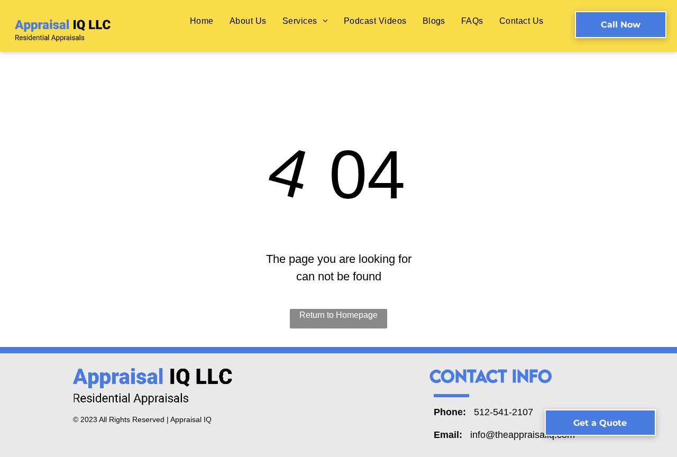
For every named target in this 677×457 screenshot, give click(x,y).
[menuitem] (202, 21)
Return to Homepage (338, 314)
